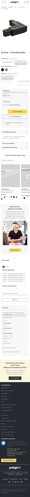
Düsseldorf (18, 473)
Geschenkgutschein (6, 410)
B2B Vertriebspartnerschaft (8, 421)
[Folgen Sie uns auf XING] (22, 482)
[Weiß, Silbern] (9, 197)
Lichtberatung (5, 418)
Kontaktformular (7, 314)
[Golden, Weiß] (7, 197)
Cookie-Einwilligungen (7, 435)
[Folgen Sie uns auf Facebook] (9, 482)
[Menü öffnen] (2, 2)
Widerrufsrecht (5, 393)
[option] (7, 62)
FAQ (2, 402)
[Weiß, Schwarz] (4, 197)
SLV (2, 49)
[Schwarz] (14, 197)
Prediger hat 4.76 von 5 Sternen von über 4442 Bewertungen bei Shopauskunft (16, 454)
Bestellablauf (5, 399)
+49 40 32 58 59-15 (7, 328)
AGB (20, 479)
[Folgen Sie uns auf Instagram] (12, 482)
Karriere (3, 424)
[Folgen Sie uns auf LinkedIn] (15, 482)
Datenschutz (14, 479)
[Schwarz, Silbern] (2, 199)
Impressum (5, 479)
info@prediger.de (7, 333)
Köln (13, 474)
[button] (15, 378)
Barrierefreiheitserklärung (8, 432)
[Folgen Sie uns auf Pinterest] (18, 482)
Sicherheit (4, 396)
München (19, 474)
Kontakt (26, 479)
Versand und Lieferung (7, 391)
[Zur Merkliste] (25, 2)
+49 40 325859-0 (7, 323)
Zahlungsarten (5, 388)
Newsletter (4, 429)
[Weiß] (2, 197)
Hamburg (7, 473)
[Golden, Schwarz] (16, 197)
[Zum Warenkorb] (27, 2)
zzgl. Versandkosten (14, 105)
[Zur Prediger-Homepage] (15, 2)
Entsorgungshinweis (6, 407)
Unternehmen (5, 415)
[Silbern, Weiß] (4, 199)
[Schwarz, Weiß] (11, 197)
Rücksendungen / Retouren (8, 405)
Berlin (12, 473)
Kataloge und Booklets (7, 426)
